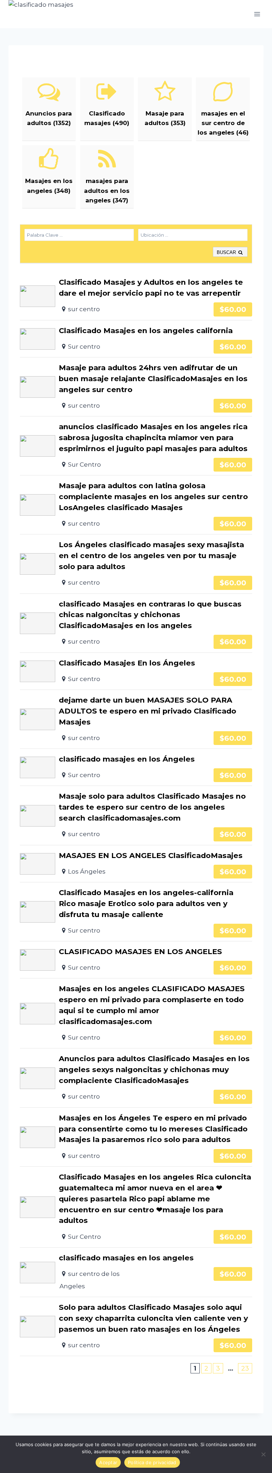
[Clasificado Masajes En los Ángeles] (136, 671)
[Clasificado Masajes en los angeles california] (136, 338)
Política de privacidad (152, 1462)
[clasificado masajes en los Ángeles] (136, 767)
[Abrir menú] (257, 13)
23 (245, 1368)
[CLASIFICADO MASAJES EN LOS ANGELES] (136, 959)
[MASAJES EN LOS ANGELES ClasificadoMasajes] (136, 863)
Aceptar (108, 1462)
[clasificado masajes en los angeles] (136, 1272)
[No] (263, 1454)
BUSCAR (227, 252)
